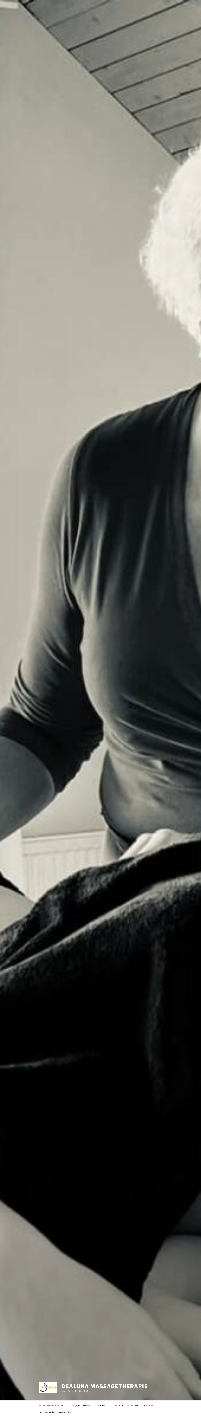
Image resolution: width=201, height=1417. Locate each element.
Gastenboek (133, 1405)
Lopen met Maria (46, 1412)
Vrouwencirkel (65, 1412)
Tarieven (102, 1405)
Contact (116, 1405)
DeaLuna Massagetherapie (104, 1386)
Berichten (148, 1405)
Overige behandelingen (80, 1405)
